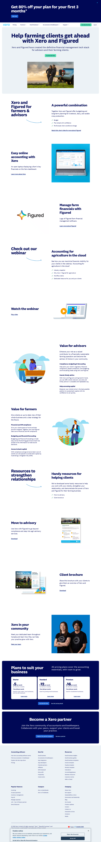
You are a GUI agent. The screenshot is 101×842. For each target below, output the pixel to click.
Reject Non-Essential (73, 834)
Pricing (14, 25)
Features (22, 25)
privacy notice (21, 837)
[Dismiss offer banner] (97, 2)
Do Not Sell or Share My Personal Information (25, 840)
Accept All (73, 838)
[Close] (88, 830)
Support (65, 25)
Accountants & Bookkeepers (50, 25)
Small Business (34, 25)
